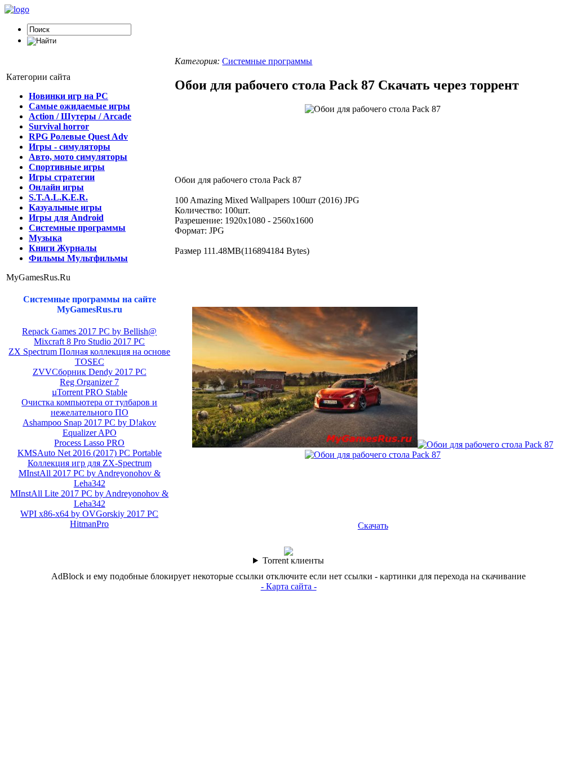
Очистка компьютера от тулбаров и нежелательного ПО (89, 407)
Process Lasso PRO (89, 443)
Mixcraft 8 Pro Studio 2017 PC (89, 341)
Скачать (373, 525)
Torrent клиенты (293, 560)
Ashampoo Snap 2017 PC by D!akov (89, 422)
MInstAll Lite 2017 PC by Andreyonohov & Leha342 (89, 498)
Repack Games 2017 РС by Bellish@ (89, 331)
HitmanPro (89, 524)
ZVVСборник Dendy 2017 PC (90, 372)
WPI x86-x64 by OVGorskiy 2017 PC (89, 513)
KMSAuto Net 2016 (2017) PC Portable (89, 453)
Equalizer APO (90, 432)
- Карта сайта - (289, 586)
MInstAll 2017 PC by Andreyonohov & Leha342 (90, 478)
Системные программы (267, 61)
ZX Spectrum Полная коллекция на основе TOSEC (89, 356)
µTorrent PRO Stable (89, 392)
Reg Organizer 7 (89, 382)
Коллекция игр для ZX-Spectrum (90, 463)
